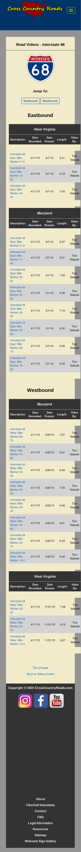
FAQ (40, 817)
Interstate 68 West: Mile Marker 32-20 (17, 606)
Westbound (49, 101)
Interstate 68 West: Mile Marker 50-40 (17, 487)
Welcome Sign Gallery (40, 841)
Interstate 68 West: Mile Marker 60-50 (17, 469)
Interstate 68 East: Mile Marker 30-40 (17, 292)
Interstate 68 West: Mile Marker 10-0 (17, 556)
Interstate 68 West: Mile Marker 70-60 (17, 452)
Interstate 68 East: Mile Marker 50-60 (17, 328)
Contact (40, 811)
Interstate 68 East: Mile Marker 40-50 (17, 310)
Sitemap (40, 835)
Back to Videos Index (40, 674)
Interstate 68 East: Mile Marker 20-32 (17, 191)
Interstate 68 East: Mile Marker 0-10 (17, 157)
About (40, 799)
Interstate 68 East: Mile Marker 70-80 (17, 363)
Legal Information (40, 823)
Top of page (40, 667)
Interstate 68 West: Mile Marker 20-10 (17, 540)
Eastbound (30, 101)
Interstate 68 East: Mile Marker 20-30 (17, 275)
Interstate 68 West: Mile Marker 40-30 (17, 505)
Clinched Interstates (40, 805)
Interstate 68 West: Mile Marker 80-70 (17, 434)
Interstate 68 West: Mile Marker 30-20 (17, 522)
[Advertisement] (40, 752)
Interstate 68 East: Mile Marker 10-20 (17, 173)
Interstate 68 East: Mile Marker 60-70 (17, 345)
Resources (40, 829)
